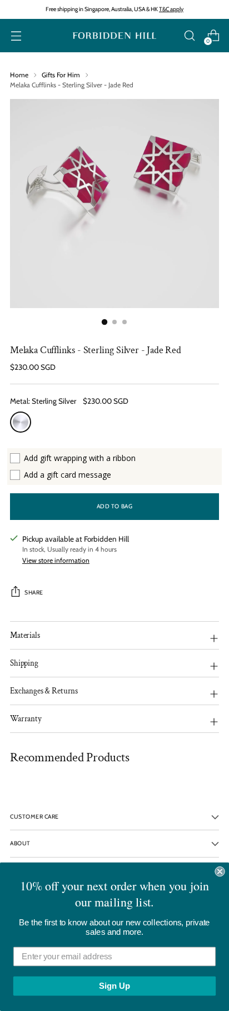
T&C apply (171, 9)
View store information (55, 560)
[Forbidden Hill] (114, 35)
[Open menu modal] (15, 35)
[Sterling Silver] (20, 422)
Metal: (43, 401)
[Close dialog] (220, 871)
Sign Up (114, 986)
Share (33, 592)
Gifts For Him (61, 75)
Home (19, 75)
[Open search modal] (189, 35)
